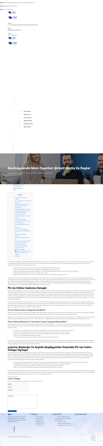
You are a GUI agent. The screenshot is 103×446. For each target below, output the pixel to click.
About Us (19, 103)
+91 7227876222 (12, 35)
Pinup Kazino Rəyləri (20, 249)
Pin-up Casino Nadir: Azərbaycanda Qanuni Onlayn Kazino (22, 215)
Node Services (27, 126)
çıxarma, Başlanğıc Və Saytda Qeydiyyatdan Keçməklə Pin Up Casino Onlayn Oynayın (23, 210)
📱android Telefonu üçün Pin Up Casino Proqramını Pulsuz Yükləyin (23, 252)
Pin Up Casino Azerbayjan (21, 229)
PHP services (27, 111)
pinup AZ (15, 376)
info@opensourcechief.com (10, 6)
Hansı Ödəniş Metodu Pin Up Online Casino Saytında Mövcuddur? (22, 205)
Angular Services (28, 123)
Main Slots (17, 256)
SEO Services (27, 114)
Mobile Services (28, 120)
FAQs (94, 440)
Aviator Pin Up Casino (20, 219)
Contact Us (19, 133)
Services (18, 107)
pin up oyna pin (46, 284)
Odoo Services (27, 117)
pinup (12, 376)
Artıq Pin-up (18, 227)
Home (18, 98)
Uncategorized (19, 188)
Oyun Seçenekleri (19, 247)
